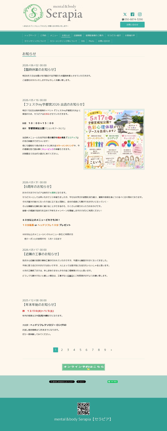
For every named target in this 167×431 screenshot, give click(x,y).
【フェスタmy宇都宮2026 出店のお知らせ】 (54, 104)
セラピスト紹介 (114, 35)
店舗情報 (78, 35)
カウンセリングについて (35, 41)
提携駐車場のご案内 (94, 35)
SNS (83, 41)
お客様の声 (130, 35)
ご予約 (43, 35)
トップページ (30, 35)
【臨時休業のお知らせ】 (39, 69)
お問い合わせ (132, 24)
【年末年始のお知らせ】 (39, 304)
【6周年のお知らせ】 (37, 186)
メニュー (54, 35)
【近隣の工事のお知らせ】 (41, 254)
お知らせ (66, 35)
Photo (91, 41)
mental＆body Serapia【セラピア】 (83, 419)
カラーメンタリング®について (63, 41)
